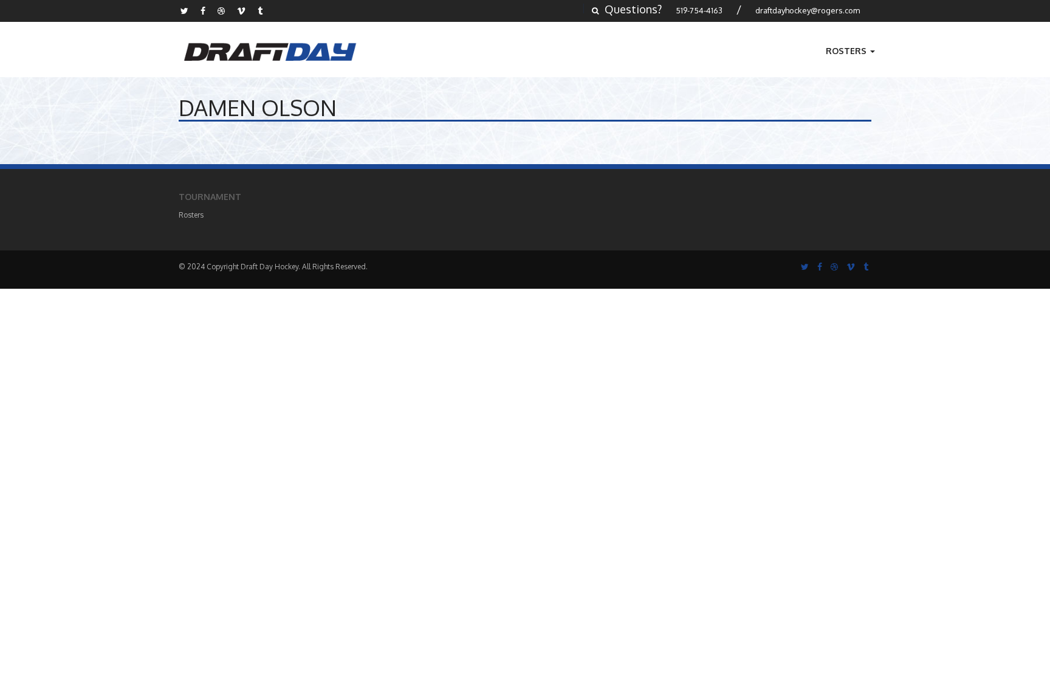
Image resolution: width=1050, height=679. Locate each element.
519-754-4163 (699, 10)
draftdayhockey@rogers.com (807, 10)
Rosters (847, 51)
